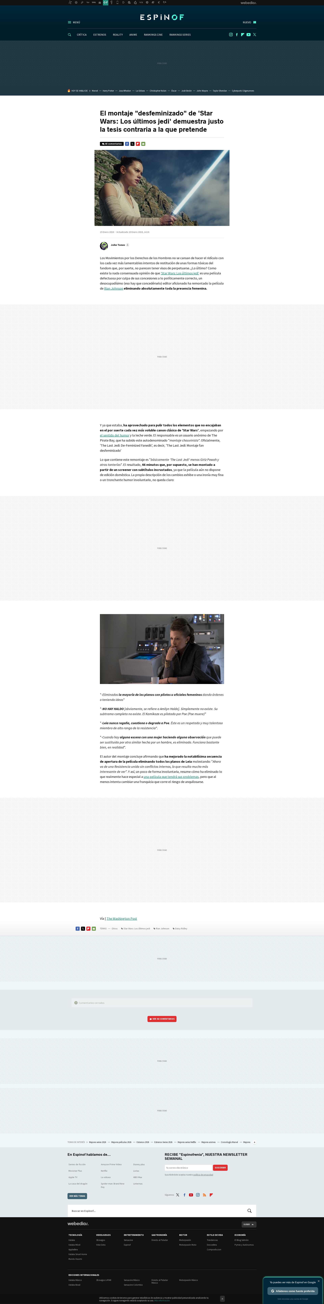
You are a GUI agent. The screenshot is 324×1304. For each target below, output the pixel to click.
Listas (136, 1170)
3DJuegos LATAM (103, 1280)
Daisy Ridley (181, 928)
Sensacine (128, 1240)
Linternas (138, 1183)
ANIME (133, 34)
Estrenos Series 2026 (163, 1142)
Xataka (72, 1240)
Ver (164, 1018)
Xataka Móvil (74, 1244)
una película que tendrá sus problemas (171, 776)
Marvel (95, 90)
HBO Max (137, 1177)
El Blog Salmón (242, 1240)
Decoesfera (212, 1244)
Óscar (174, 90)
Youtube (249, 35)
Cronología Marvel (229, 1142)
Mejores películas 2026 (121, 1142)
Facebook (237, 35)
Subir (247, 1224)
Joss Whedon (125, 90)
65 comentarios (113, 143)
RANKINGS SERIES (180, 34)
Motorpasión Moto (187, 1244)
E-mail (143, 144)
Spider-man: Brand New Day (112, 1185)
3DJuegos (100, 1240)
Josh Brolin (186, 90)
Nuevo (247, 22)
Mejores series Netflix (187, 1142)
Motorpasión (185, 1240)
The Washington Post (121, 918)
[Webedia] (78, 1223)
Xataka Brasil (74, 1284)
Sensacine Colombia (133, 1284)
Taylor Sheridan (220, 90)
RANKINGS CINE (153, 34)
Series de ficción (77, 1164)
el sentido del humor (114, 435)
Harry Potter (108, 90)
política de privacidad (203, 1174)
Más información (162, 1300)
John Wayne (202, 90)
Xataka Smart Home (78, 1254)
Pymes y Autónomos (244, 1244)
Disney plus (139, 1164)
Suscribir (220, 1167)
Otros (115, 928)
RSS (204, 1194)
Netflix (104, 1170)
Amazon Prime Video (111, 1164)
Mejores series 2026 (97, 1142)
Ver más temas (77, 1196)
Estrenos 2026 (143, 1142)
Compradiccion (214, 1249)
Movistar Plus (75, 1170)
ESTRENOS (99, 34)
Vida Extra (100, 1244)
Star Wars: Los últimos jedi (137, 928)
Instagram (231, 35)
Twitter (254, 35)
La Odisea (140, 90)
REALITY (118, 34)
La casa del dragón (78, 1183)
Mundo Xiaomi (75, 1259)
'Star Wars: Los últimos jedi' (180, 273)
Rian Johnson (113, 288)
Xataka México (75, 1280)
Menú (76, 22)
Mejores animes (208, 1142)
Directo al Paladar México (160, 1281)
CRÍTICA (82, 34)
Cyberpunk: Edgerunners (243, 90)
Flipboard (243, 35)
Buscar (250, 1211)
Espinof (162, 17)
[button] (119, 245)
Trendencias (212, 1240)
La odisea (106, 1177)
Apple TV (73, 1177)
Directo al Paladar (160, 1240)
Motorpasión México (188, 1280)
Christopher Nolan (158, 90)
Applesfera (73, 1249)
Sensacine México (132, 1280)
